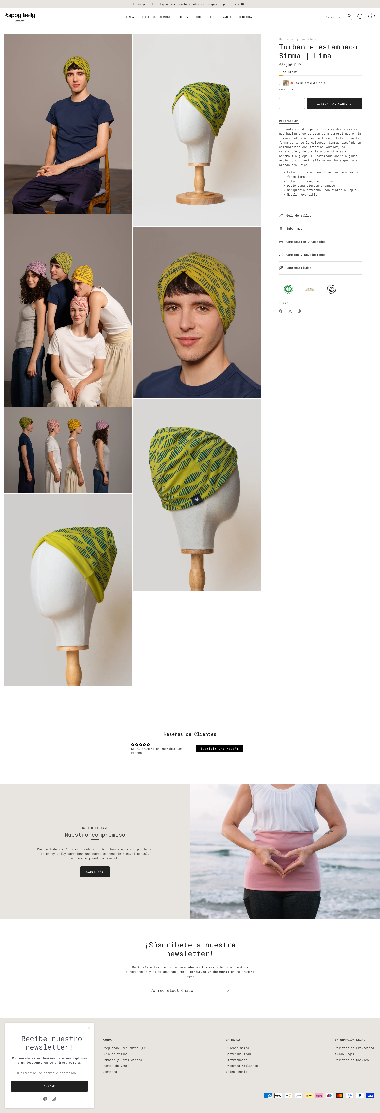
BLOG (212, 17)
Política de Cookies (352, 1060)
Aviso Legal (344, 1054)
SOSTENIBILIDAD (190, 17)
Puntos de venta (116, 1066)
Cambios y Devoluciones (305, 255)
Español (331, 17)
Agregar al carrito (334, 103)
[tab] (291, 120)
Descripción (289, 121)
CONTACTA (245, 17)
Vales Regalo (236, 1072)
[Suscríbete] (226, 990)
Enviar (49, 1086)
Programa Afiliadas (242, 1066)
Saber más (293, 228)
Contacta (110, 1072)
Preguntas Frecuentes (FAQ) (126, 1048)
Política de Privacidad (354, 1048)
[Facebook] (45, 1098)
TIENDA (129, 17)
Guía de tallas (298, 215)
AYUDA (227, 17)
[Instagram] (54, 1098)
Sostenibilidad (298, 268)
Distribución (236, 1060)
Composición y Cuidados (305, 242)
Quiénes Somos (237, 1048)
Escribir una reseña (219, 748)
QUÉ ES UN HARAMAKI (156, 17)
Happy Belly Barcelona (297, 39)
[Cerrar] (89, 1027)
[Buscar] (360, 17)
